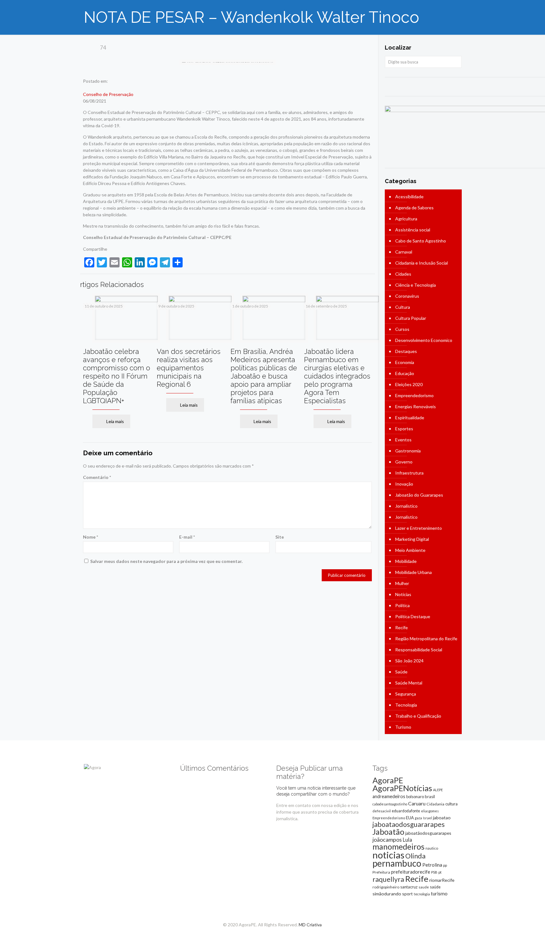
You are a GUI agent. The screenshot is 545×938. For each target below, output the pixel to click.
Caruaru (416, 803)
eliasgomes (430, 811)
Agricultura (406, 218)
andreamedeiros (388, 796)
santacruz (409, 886)
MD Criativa (310, 924)
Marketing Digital (412, 539)
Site (279, 537)
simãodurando (386, 893)
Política (402, 605)
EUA (410, 817)
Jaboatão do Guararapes (419, 495)
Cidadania (435, 804)
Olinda (415, 856)
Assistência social (412, 229)
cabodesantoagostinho (389, 804)
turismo (439, 893)
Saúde (401, 671)
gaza (418, 818)
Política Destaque (412, 616)
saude (424, 887)
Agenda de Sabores (414, 207)
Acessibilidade (409, 196)
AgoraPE (387, 780)
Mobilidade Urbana (413, 572)
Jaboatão (388, 831)
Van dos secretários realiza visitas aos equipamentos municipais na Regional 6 (188, 367)
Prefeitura (381, 872)
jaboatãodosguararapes (428, 833)
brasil (430, 796)
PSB (434, 872)
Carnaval (403, 251)
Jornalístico (406, 506)
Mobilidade (406, 561)
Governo (404, 461)
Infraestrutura (409, 472)
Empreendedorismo (414, 395)
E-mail (187, 537)
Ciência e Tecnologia (415, 285)
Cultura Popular (410, 318)
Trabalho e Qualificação (418, 716)
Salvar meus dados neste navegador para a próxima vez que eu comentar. (166, 561)
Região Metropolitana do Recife (426, 638)
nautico (431, 848)
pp (445, 865)
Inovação (404, 484)
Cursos (402, 329)
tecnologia (422, 894)
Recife (401, 627)
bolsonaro (415, 796)
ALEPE (438, 790)
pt (440, 872)
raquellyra (388, 879)
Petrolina (432, 865)
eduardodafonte (406, 811)
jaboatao (442, 817)
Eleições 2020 (409, 384)
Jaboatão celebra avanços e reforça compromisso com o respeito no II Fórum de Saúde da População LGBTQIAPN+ (116, 376)
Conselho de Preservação (108, 94)
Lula (407, 840)
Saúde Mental (408, 682)
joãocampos (387, 839)
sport (407, 893)
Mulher (402, 583)
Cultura (402, 307)
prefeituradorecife (410, 872)
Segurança (405, 693)
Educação (404, 373)
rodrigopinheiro (385, 887)
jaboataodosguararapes (408, 824)
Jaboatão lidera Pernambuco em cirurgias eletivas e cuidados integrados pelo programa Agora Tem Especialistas (337, 376)
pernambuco (396, 863)
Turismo (403, 727)
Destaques (406, 351)
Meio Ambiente (410, 550)
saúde (435, 887)
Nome (90, 537)
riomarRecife (441, 880)
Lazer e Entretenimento (418, 528)
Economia (404, 362)
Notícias (403, 594)
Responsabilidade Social (418, 649)
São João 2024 (409, 660)
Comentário (97, 477)
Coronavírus (407, 296)
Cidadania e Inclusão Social (421, 263)
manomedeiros (398, 846)
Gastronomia (408, 450)
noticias (388, 854)
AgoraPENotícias (402, 788)
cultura (451, 803)
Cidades (403, 274)
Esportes (404, 428)
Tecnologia (406, 705)
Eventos (403, 439)
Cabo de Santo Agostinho (420, 240)
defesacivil (381, 811)
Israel (427, 818)
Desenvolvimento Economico (423, 340)
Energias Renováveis (415, 406)
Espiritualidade (409, 417)
